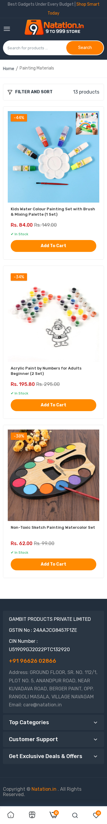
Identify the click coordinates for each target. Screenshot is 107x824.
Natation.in (44, 789)
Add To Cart (53, 245)
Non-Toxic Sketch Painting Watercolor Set (53, 527)
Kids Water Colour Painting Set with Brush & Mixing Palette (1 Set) (53, 212)
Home (8, 68)
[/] (57, 789)
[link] (11, 815)
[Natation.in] (57, 29)
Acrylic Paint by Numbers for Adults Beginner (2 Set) (46, 371)
